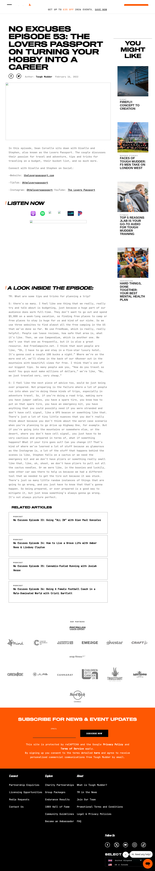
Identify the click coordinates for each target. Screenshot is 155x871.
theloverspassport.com (39, 175)
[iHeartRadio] (63, 213)
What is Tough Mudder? (92, 785)
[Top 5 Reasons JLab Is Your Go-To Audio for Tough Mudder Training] (132, 211)
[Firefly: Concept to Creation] (132, 95)
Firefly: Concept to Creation (130, 105)
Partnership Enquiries (24, 785)
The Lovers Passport (81, 190)
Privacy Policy (113, 744)
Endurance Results (57, 799)
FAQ (79, 821)
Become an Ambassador (59, 821)
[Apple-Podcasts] (34, 213)
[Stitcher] (53, 213)
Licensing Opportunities (25, 792)
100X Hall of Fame (57, 806)
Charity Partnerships (59, 785)
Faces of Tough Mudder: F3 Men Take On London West (133, 163)
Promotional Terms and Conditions (100, 806)
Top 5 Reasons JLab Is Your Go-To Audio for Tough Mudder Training (132, 226)
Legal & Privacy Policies (94, 814)
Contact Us (16, 806)
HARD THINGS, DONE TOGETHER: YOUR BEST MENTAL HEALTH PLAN (132, 291)
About (80, 776)
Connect (13, 776)
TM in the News (87, 792)
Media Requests (19, 799)
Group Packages (55, 792)
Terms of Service (72, 748)
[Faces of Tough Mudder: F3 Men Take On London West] (132, 151)
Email (54, 729)
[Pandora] (81, 213)
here (97, 753)
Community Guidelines (59, 814)
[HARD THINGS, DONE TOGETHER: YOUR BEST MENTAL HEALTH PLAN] (132, 277)
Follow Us (110, 835)
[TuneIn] (72, 213)
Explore (49, 776)
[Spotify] (44, 213)
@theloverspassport (35, 182)
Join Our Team (86, 799)
